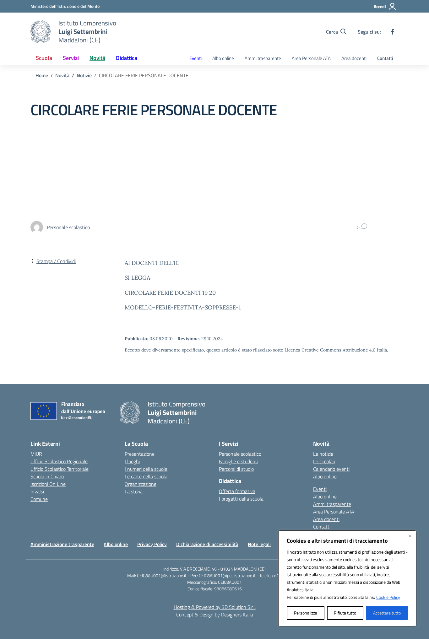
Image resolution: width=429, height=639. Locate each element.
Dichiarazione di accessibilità (207, 544)
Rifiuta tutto (345, 612)
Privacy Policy (152, 544)
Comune (39, 499)
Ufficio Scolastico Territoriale (59, 469)
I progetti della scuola (241, 498)
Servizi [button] (71, 58)
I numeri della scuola (146, 469)
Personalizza (305, 612)
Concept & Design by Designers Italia (214, 614)
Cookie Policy (388, 597)
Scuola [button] (44, 58)
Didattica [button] (126, 58)
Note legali (259, 544)
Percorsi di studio (236, 469)
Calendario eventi (331, 469)
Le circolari (324, 461)
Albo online (223, 58)
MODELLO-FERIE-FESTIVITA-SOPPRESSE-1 (183, 307)
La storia (134, 491)
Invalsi (37, 491)
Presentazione (140, 454)
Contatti (385, 58)
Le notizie (323, 454)
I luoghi (132, 461)
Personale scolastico (240, 454)
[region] (347, 578)
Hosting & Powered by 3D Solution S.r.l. (215, 607)
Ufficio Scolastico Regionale (59, 461)
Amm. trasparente (263, 58)
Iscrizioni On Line (48, 484)
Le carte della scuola (146, 476)
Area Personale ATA (311, 58)
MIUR (36, 454)
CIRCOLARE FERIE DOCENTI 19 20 (170, 292)
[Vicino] (410, 536)
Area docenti (354, 58)
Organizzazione (140, 484)
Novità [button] (97, 58)
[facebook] (393, 32)
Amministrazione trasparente (62, 544)
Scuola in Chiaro (47, 476)
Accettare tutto (387, 612)
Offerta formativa (237, 491)
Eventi (195, 58)
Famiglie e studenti (238, 461)
